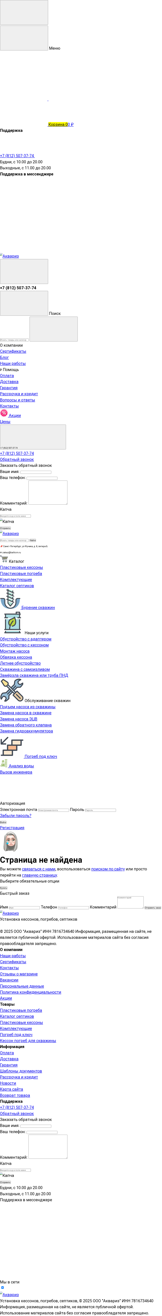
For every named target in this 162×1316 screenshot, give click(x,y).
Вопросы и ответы (17, 400)
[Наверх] (23, 797)
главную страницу (39, 875)
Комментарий (103, 907)
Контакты (9, 406)
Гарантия (9, 387)
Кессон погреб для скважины (28, 1040)
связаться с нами (38, 869)
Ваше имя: (9, 471)
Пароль (77, 809)
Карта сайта (11, 1089)
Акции (14, 415)
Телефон (49, 907)
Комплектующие (16, 1028)
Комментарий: (14, 503)
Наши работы (13, 363)
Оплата (7, 375)
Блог (4, 357)
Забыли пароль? (15, 815)
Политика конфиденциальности (30, 992)
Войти (3, 822)
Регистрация (12, 827)
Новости (8, 1083)
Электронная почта (18, 809)
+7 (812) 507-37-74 (17, 155)
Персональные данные (22, 986)
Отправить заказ (153, 908)
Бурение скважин (38, 607)
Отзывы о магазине (19, 974)
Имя (4, 907)
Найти (33, 540)
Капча (6, 509)
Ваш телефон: (13, 477)
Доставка (9, 381)
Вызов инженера (16, 772)
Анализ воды (21, 766)
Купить (3, 888)
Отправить (5, 528)
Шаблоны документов (21, 1071)
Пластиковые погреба (21, 1010)
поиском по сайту (108, 869)
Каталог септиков (17, 1016)
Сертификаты (13, 351)
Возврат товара (15, 1095)
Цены (5, 421)
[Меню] (24, 12)
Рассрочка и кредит (19, 393)
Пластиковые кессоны (21, 1022)
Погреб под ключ (40, 756)
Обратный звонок (17, 459)
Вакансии (9, 980)
